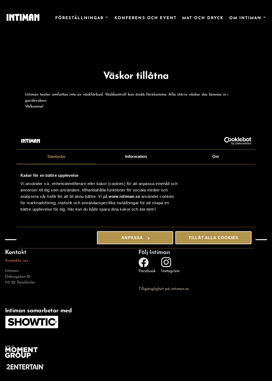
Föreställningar (79, 17)
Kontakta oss (16, 260)
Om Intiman (245, 17)
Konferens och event (145, 17)
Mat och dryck (203, 17)
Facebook (147, 270)
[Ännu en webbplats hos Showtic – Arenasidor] (23, 17)
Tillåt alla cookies (213, 237)
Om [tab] (215, 156)
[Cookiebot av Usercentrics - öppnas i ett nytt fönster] (228, 141)
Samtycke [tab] (56, 156)
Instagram (170, 270)
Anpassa (132, 237)
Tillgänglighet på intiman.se (164, 288)
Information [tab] (136, 156)
